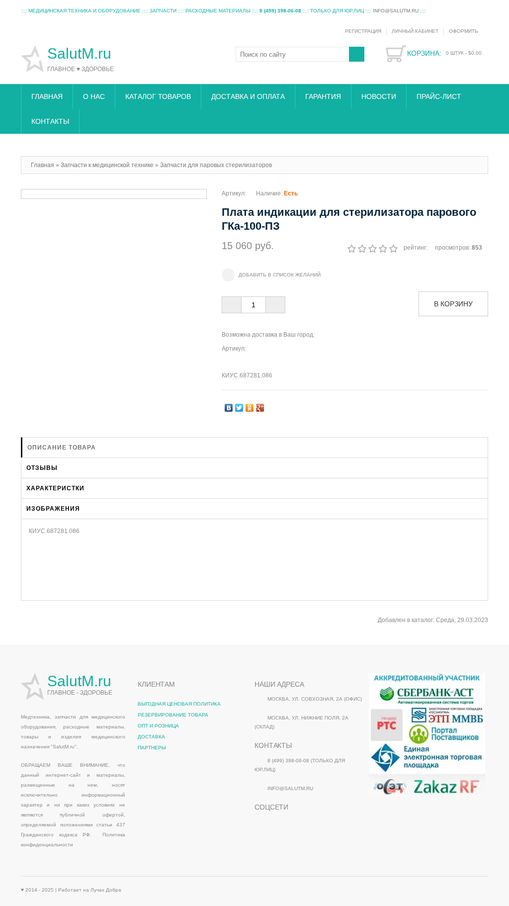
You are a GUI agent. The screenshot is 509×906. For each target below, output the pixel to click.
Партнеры (152, 747)
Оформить (463, 31)
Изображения (53, 508)
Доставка (151, 736)
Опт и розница (158, 725)
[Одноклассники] (250, 405)
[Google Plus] (260, 405)
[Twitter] (239, 405)
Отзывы (42, 467)
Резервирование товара (173, 715)
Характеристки (55, 488)
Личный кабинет (415, 31)
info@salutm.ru (396, 10)
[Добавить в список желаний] (271, 275)
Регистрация (363, 31)
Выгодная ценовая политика (179, 704)
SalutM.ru (81, 53)
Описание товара (61, 447)
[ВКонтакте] (229, 405)
